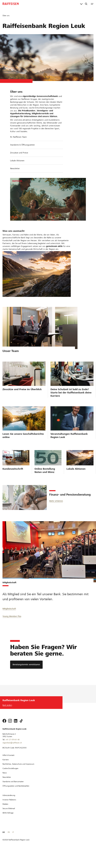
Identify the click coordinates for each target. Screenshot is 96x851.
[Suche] (86, 4)
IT (13, 832)
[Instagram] (10, 721)
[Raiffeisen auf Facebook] (4, 721)
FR (9, 832)
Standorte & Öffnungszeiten (22, 145)
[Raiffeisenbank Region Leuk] (11, 4)
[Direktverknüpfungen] (81, 4)
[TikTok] (21, 721)
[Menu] (92, 4)
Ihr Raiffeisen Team (18, 137)
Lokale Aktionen (17, 160)
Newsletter (15, 168)
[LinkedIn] (16, 721)
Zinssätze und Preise (19, 152)
